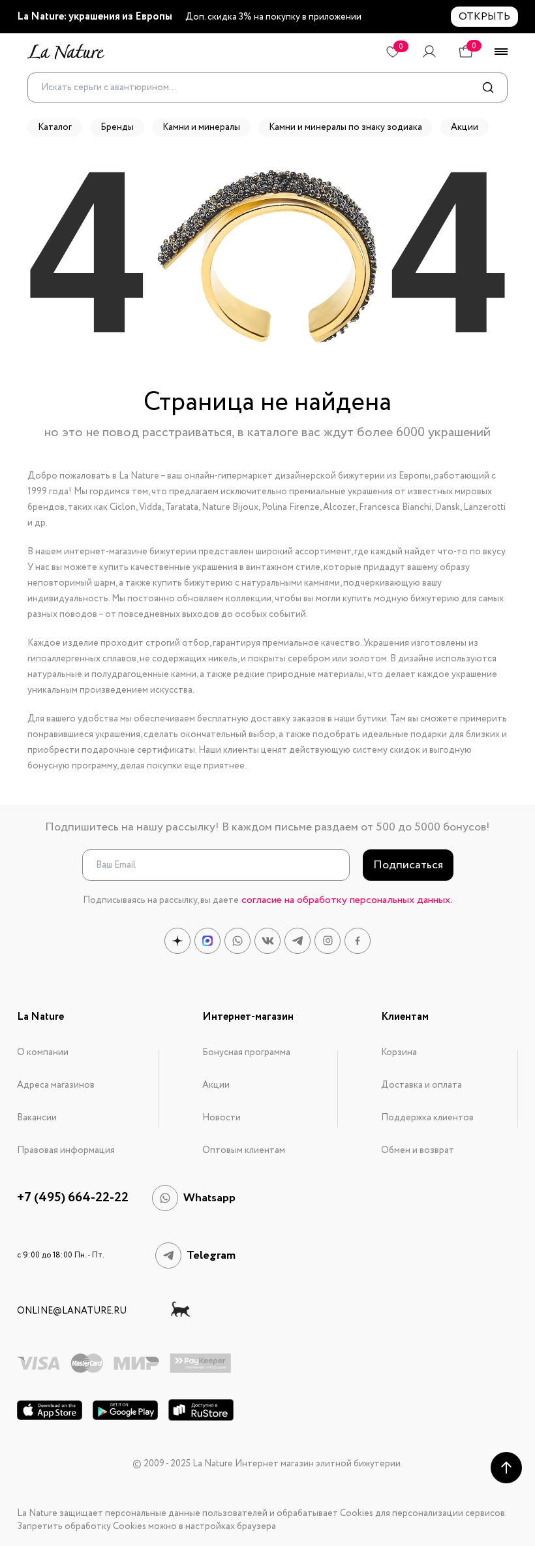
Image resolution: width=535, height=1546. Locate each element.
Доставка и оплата (421, 1085)
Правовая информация (66, 1150)
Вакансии (37, 1117)
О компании (43, 1052)
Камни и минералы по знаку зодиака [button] (345, 127)
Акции (216, 1085)
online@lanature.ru (72, 1310)
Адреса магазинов (56, 1085)
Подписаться (408, 865)
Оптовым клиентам (243, 1150)
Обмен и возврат (417, 1150)
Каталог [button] (55, 127)
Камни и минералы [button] (201, 127)
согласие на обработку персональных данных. (346, 899)
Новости (221, 1117)
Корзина (399, 1052)
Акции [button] (464, 127)
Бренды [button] (117, 127)
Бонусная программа (246, 1052)
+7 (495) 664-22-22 (73, 1198)
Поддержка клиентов (427, 1117)
